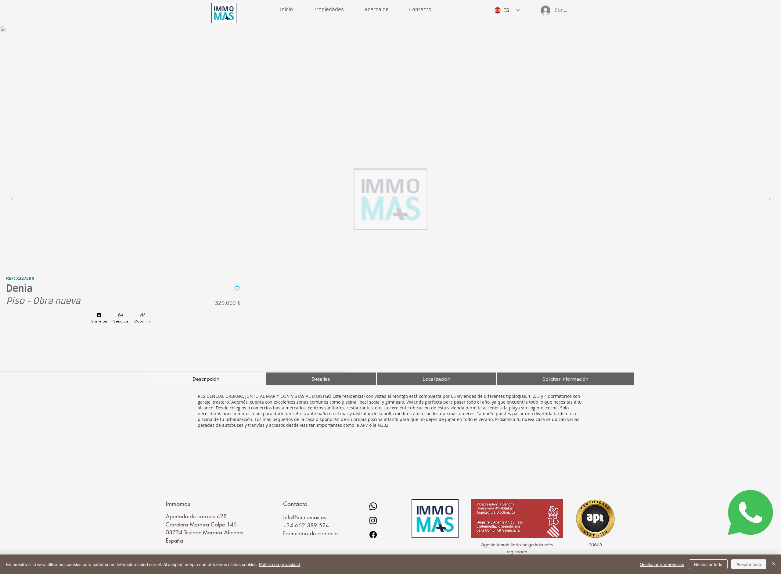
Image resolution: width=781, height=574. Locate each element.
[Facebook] (373, 535)
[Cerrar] (773, 564)
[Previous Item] (11, 199)
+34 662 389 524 (306, 525)
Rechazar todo (708, 564)
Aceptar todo (748, 564)
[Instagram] (373, 520)
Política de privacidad (279, 564)
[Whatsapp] (373, 506)
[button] (376, 9)
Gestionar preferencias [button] (662, 564)
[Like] (237, 287)
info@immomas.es (304, 517)
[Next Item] (769, 199)
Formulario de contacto (310, 533)
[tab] (205, 379)
